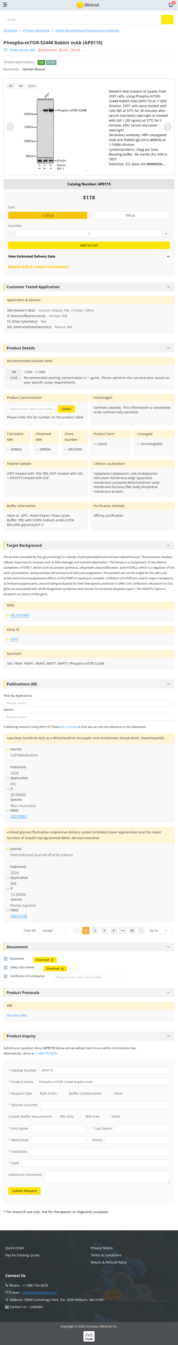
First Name (19, 1128)
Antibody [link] (10, 30)
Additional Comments (25, 1174)
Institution (19, 1151)
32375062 (18, 816)
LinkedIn (36, 1307)
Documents (17, 946)
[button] (12, 233)
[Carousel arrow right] (168, 127)
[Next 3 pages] (123, 930)
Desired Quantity (24, 1105)
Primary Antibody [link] (36, 30)
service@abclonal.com (39, 1292)
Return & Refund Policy (109, 1262)
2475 (14, 639)
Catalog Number (24, 1070)
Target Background (24, 545)
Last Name (103, 1128)
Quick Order (14, 1248)
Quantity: (15, 225)
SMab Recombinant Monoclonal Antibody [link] (87, 30)
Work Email (20, 1140)
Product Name (22, 1082)
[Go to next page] (141, 930)
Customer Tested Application (33, 286)
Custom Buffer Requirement (30, 1116)
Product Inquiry (20, 1036)
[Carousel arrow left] (10, 127)
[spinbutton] (89, 233)
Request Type (21, 1093)
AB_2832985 (19, 615)
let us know (69, 727)
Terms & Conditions (106, 1255)
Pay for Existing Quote (22, 1255)
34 (132, 930)
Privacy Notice (102, 1248)
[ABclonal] (88, 5)
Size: (11, 207)
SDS (65, 50)
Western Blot (17, 1015)
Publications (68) (22, 50)
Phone (97, 1140)
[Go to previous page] (76, 930)
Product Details (20, 348)
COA (77, 50)
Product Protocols (22, 992)
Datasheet (49, 50)
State (15, 1163)
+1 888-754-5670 (46, 1053)
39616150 (18, 916)
